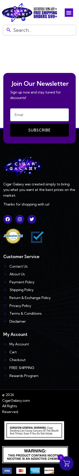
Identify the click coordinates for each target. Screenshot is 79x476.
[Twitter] (31, 219)
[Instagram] (19, 219)
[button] (68, 12)
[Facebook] (7, 219)
